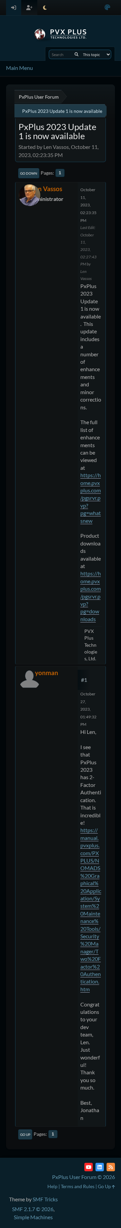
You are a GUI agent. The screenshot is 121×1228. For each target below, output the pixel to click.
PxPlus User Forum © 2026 (83, 1177)
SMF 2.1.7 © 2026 (32, 1209)
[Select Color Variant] (107, 7)
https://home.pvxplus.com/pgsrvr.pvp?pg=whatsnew (90, 497)
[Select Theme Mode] (44, 7)
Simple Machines (33, 1217)
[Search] (76, 54)
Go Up (25, 1134)
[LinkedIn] (99, 1167)
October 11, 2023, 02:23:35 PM (88, 204)
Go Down (28, 173)
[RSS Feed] (111, 1167)
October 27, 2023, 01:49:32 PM (88, 709)
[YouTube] (88, 1167)
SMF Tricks (45, 1199)
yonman (46, 672)
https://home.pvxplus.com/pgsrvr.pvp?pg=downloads (90, 596)
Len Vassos (46, 189)
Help (52, 1186)
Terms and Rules (77, 1186)
